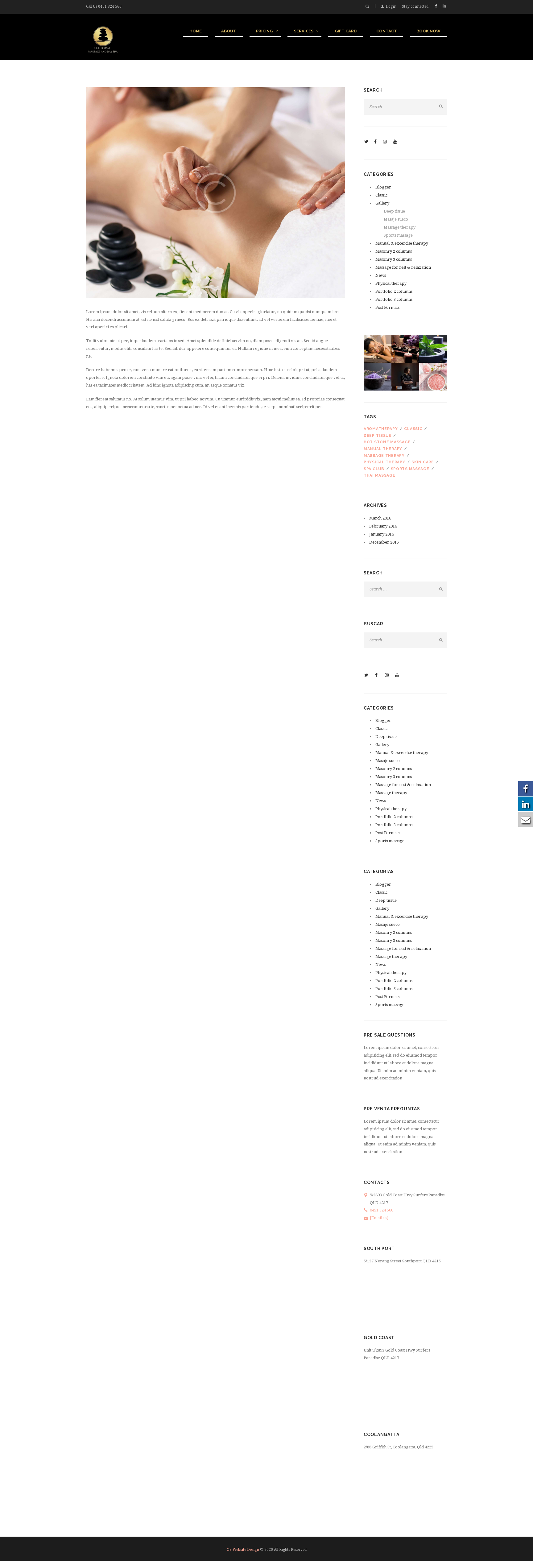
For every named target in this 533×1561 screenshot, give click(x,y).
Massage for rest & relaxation (403, 267)
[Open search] (367, 6)
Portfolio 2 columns (393, 291)
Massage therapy (399, 227)
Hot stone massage (387, 442)
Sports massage (398, 235)
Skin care (422, 462)
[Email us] (379, 1217)
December (384, 542)
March (380, 518)
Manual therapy (383, 449)
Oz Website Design (243, 1549)
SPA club (374, 469)
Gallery (382, 203)
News (380, 275)
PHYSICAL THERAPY (384, 462)
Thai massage (379, 475)
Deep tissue (394, 211)
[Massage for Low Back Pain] (215, 192)
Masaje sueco (396, 219)
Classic (381, 195)
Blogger (383, 187)
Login (391, 6)
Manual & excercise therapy (401, 243)
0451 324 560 (110, 6)
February (383, 526)
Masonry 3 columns (393, 259)
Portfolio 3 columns (393, 299)
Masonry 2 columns (393, 251)
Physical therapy (391, 283)
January (381, 534)
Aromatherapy (381, 429)
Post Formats (387, 307)
